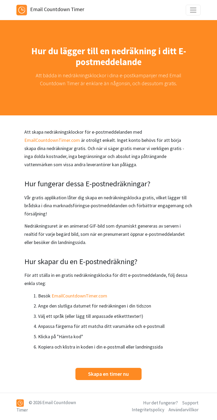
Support (190, 403)
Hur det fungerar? (160, 403)
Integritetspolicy (148, 410)
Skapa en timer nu (108, 374)
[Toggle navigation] (193, 10)
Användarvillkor (183, 410)
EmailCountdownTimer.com (52, 140)
